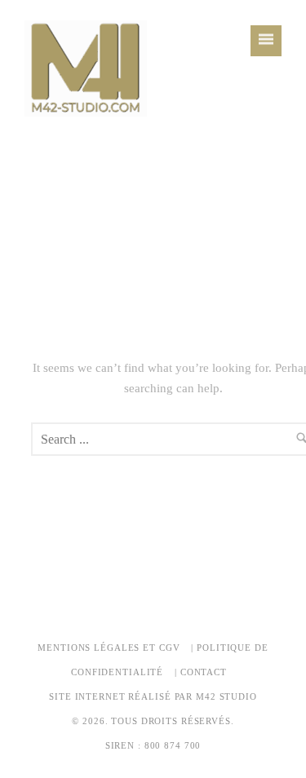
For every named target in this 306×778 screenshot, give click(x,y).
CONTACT (203, 672)
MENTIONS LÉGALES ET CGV (109, 647)
